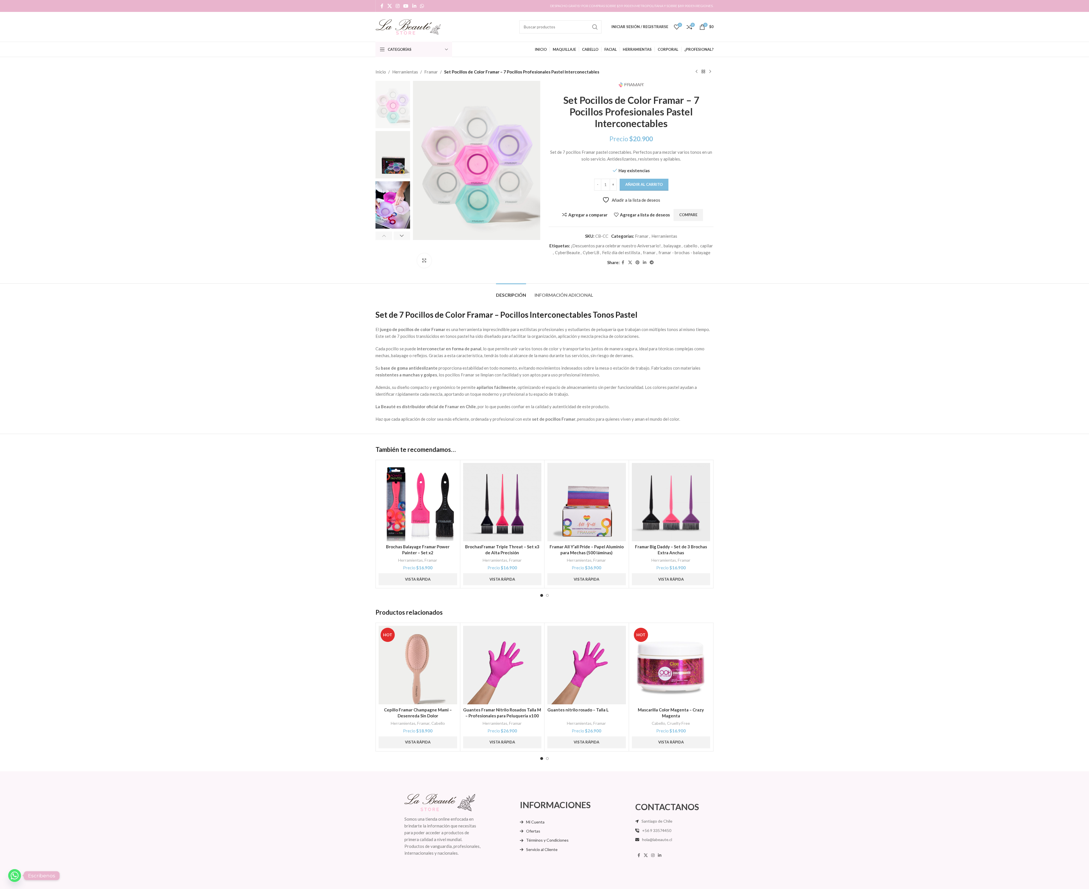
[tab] (511, 292)
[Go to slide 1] (541, 595)
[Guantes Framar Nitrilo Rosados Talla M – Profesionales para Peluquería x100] (502, 665)
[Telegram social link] (651, 262)
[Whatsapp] (14, 875)
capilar (706, 245)
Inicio (380, 71)
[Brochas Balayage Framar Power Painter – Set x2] (418, 502)
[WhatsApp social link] (422, 6)
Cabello (438, 723)
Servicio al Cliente (542, 849)
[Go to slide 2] (547, 595)
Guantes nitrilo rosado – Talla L (578, 709)
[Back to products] (703, 71)
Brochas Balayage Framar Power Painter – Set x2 (417, 549)
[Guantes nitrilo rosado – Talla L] (586, 665)
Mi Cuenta (535, 822)
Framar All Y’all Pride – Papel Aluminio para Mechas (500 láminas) (587, 549)
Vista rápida (417, 579)
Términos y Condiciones (547, 840)
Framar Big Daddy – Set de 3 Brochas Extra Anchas (671, 549)
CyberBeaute (567, 252)
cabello (690, 245)
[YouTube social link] (406, 6)
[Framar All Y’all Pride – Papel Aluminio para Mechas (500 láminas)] (586, 502)
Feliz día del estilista (621, 252)
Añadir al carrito (644, 184)
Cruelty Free (678, 723)
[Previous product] (696, 71)
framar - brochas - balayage (684, 252)
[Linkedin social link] (414, 6)
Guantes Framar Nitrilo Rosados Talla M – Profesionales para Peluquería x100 (502, 712)
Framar (431, 71)
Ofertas (533, 831)
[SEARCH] (595, 26)
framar (649, 252)
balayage (672, 245)
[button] (383, 235)
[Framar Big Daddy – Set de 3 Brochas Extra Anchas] (671, 502)
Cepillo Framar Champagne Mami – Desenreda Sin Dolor (418, 712)
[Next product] (710, 71)
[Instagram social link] (397, 6)
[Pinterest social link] (637, 262)
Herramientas (405, 71)
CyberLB (591, 252)
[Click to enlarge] (424, 260)
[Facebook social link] (382, 6)
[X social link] (389, 6)
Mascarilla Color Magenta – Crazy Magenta (671, 712)
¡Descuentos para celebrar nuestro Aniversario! (616, 245)
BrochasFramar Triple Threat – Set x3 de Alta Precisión (502, 549)
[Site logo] (408, 26)
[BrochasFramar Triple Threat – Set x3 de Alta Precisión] (502, 502)
